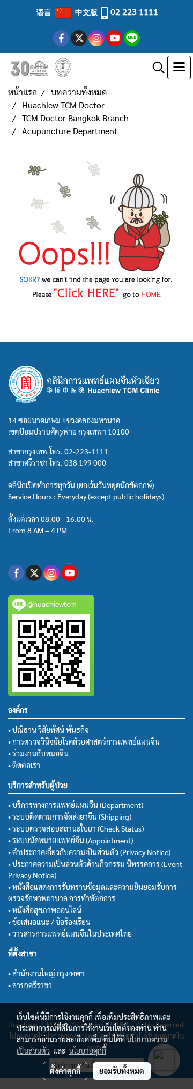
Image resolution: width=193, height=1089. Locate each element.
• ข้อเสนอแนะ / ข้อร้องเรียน (49, 921)
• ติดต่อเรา (24, 765)
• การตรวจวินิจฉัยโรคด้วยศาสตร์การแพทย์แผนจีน (84, 741)
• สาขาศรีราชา (30, 985)
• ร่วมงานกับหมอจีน (38, 753)
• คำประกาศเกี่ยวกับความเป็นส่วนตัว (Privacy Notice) (89, 852)
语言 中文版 (68, 12)
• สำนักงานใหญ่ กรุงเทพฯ (46, 973)
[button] (155, 67)
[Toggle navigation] (179, 67)
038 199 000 (85, 462)
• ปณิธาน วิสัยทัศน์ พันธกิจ (48, 729)
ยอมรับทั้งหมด (121, 1071)
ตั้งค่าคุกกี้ (65, 1071)
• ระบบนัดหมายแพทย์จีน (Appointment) (70, 840)
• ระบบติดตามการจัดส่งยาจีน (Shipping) (69, 816)
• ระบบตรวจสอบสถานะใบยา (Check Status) (76, 828)
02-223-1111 (86, 451)
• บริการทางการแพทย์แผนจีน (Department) (75, 805)
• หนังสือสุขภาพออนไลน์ (44, 910)
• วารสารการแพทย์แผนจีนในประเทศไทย (70, 933)
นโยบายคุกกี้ (87, 1050)
